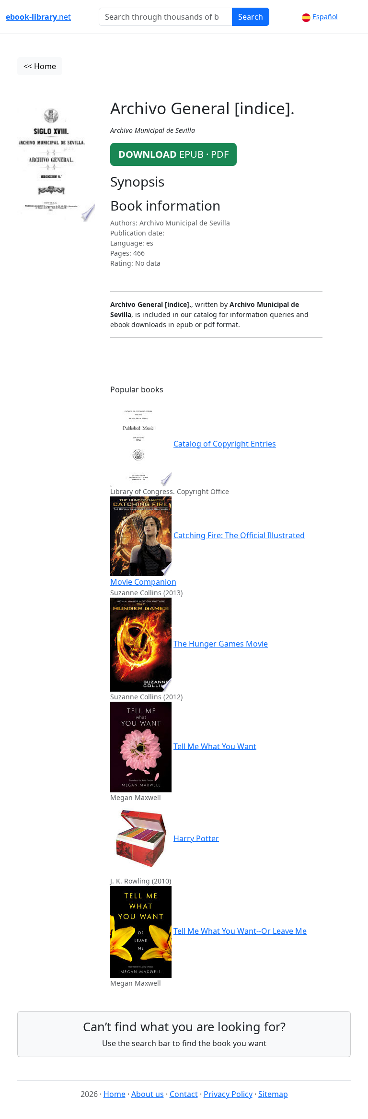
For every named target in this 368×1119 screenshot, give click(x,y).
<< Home (39, 66)
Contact (184, 1094)
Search (250, 17)
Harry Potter (196, 838)
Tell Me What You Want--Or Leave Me (240, 931)
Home (115, 1094)
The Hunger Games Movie (220, 643)
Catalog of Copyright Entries (224, 443)
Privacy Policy (228, 1094)
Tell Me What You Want (214, 746)
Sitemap (273, 1094)
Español (325, 16)
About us (147, 1094)
